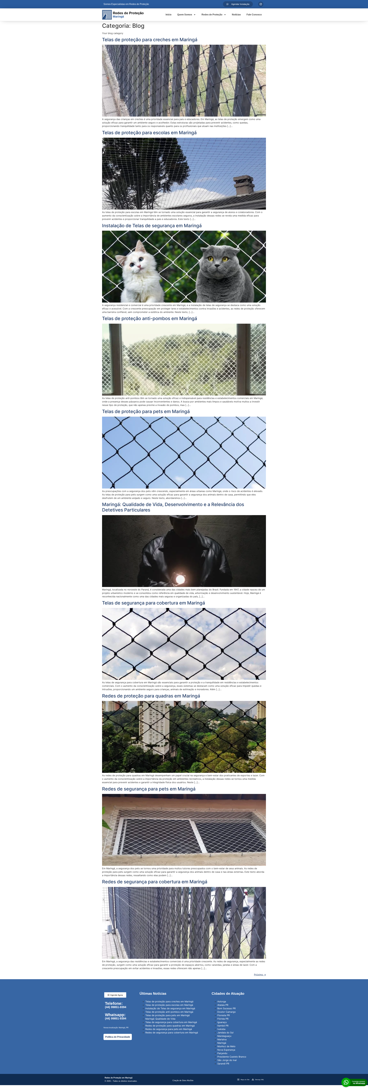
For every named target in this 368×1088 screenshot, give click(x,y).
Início (168, 14)
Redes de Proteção (212, 14)
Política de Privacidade (117, 1037)
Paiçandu (222, 1053)
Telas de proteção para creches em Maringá (149, 39)
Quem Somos (184, 14)
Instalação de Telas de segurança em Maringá (152, 225)
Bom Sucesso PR (226, 1008)
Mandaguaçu (224, 1036)
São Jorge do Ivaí (227, 1060)
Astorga (221, 1001)
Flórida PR (222, 1018)
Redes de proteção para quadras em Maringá (151, 696)
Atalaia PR (222, 1004)
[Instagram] (260, 4)
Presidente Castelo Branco (231, 1056)
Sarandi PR (223, 1063)
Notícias (236, 14)
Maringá (221, 1042)
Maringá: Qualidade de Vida (160, 1018)
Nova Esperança (226, 1049)
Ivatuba (221, 1029)
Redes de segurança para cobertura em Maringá (154, 881)
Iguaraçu (222, 1022)
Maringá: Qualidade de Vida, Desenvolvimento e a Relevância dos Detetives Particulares (173, 507)
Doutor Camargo (226, 1011)
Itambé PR (222, 1025)
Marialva (222, 1039)
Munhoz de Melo (226, 1046)
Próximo (260, 974)
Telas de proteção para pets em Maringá (146, 411)
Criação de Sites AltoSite (182, 1080)
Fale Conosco (254, 14)
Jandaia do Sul (225, 1032)
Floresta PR (223, 1015)
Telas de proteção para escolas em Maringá (149, 132)
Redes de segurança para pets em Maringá (148, 789)
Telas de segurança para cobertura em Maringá (153, 603)
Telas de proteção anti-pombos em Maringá (149, 318)
